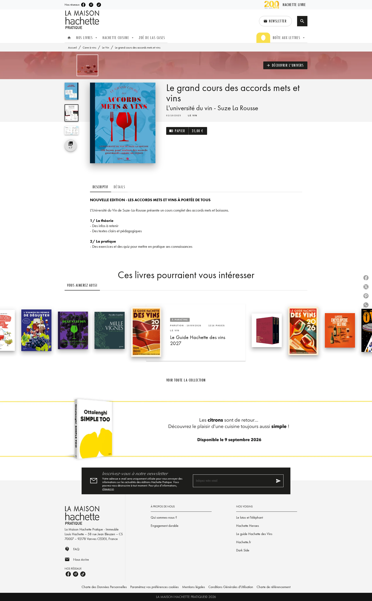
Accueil (72, 47)
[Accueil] (83, 19)
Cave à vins (89, 47)
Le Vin (105, 47)
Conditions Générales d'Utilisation (230, 587)
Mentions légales (193, 587)
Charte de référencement (273, 587)
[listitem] (83, 5)
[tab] (69, 38)
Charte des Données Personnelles (104, 587)
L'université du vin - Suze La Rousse (212, 108)
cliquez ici (108, 489)
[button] (275, 21)
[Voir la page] (186, 431)
